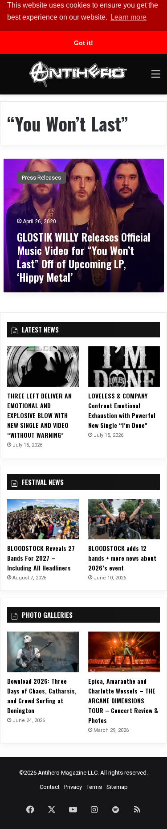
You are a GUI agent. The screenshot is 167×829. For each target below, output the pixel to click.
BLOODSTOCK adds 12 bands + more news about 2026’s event (122, 557)
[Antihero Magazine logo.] (78, 74)
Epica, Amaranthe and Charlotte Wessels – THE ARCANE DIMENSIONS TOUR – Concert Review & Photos (123, 700)
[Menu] (155, 77)
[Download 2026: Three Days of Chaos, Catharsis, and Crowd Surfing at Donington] (43, 652)
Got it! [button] (83, 42)
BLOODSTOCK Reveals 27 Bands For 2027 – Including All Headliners (41, 557)
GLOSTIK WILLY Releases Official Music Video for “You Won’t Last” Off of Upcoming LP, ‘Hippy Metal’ (84, 257)
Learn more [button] (128, 17)
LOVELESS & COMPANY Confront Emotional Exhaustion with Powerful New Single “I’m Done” (121, 410)
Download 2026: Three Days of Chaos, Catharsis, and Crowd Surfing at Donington (42, 695)
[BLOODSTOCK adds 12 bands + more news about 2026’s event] (124, 519)
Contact (50, 787)
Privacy (73, 787)
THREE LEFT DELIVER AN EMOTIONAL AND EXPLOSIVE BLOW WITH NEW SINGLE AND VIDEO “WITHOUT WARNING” (39, 415)
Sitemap (117, 787)
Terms (94, 787)
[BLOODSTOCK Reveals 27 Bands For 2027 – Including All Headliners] (43, 519)
